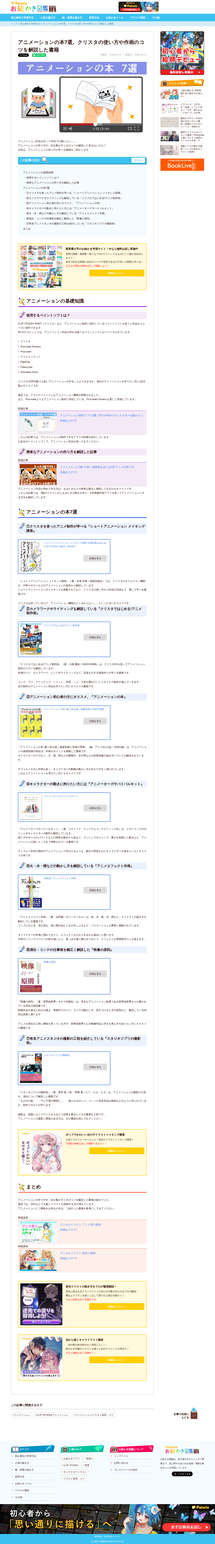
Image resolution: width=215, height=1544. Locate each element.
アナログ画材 (137, 17)
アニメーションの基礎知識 (38, 172)
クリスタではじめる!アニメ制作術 (62, 625)
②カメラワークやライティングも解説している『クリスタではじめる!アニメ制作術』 (74, 198)
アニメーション (22, 1415)
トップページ (121, 1456)
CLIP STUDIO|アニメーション (53, 1415)
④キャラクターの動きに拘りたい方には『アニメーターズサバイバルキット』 (70, 208)
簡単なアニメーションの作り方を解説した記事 (52, 182)
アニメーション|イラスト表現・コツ (94, 1415)
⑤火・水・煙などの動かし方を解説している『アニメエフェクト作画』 (66, 213)
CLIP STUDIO (70, 1465)
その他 (156, 17)
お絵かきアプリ (71, 1458)
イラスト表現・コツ (74, 1478)
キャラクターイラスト (75, 1472)
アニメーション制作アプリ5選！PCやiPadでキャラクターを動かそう (101, 415)
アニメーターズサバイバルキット (61, 796)
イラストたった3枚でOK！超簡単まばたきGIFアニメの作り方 (97, 467)
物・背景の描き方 (72, 17)
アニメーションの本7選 (36, 187)
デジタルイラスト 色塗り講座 (78, 1253)
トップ (14, 23)
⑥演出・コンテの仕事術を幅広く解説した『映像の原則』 (59, 218)
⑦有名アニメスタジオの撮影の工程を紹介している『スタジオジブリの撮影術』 (71, 223)
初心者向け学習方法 (22, 17)
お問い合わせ (121, 1463)
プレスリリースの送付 (126, 1469)
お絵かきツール (114, 17)
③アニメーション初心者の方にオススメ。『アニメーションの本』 (64, 203)
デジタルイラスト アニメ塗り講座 (80, 1224)
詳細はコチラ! (68, 420)
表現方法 (94, 17)
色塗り (89, 1458)
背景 (87, 1465)
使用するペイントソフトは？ (42, 177)
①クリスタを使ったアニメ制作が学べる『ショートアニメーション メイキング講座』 (74, 192)
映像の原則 (50, 962)
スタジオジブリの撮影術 (57, 1055)
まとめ (27, 228)
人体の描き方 (47, 17)
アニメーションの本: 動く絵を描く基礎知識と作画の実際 (74, 709)
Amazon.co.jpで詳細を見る (95, 558)
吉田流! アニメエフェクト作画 (60, 878)
